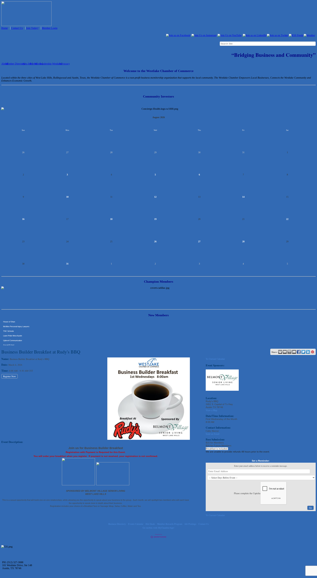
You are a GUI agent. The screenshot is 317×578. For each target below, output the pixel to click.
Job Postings (190, 523)
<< (2, 117)
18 (111, 219)
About (4, 63)
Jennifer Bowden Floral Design (15, 343)
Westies (38, 63)
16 (23, 219)
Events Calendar (135, 523)
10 (67, 197)
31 (67, 264)
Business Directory (117, 523)
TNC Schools (8, 325)
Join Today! (32, 28)
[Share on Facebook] (299, 352)
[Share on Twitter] (303, 352)
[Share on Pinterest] (313, 352)
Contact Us (17, 28)
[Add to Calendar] (289, 352)
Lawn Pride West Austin (12, 329)
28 (243, 241)
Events (33, 63)
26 (155, 241)
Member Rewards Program (169, 523)
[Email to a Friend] (285, 352)
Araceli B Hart (8, 339)
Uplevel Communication (12, 334)
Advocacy (64, 63)
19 (155, 219)
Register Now (9, 376)
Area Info (27, 63)
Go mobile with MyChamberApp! (158, 527)
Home (4, 28)
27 (199, 241)
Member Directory (15, 63)
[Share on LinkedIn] (308, 352)
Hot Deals (150, 523)
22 (287, 219)
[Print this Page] (280, 352)
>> (314, 117)
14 (243, 197)
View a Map (211, 410)
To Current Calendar (215, 358)
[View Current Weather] (294, 352)
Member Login (49, 28)
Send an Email (212, 433)
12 (155, 197)
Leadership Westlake (51, 63)
